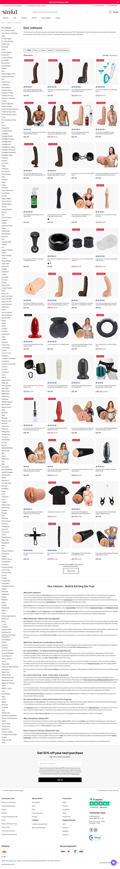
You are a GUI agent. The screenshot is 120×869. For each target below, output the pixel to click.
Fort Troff (5, 163)
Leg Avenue (6, 334)
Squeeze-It (6, 729)
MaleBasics (5, 394)
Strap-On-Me (6, 740)
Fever (4, 117)
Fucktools (5, 169)
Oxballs (4, 502)
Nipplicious (5, 459)
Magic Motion (6, 380)
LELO (3, 337)
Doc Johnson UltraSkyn (9, 33)
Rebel (4, 602)
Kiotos (4, 310)
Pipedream (5, 543)
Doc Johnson (6, 28)
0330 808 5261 (113, 5)
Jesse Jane (5, 264)
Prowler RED (6, 581)
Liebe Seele (6, 345)
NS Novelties (6, 475)
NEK (3, 453)
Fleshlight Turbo (7, 155)
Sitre (3, 691)
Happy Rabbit (6, 198)
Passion (4, 513)
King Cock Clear (7, 296)
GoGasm (5, 188)
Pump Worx (5, 583)
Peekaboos (6, 526)
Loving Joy (5, 372)
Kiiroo (3, 291)
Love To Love (6, 353)
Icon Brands (6, 231)
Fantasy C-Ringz (7, 93)
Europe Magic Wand (8, 74)
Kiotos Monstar (7, 315)
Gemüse (4, 179)
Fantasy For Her (7, 95)
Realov (4, 597)
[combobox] (58, 12)
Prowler (4, 578)
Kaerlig (4, 282)
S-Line (4, 624)
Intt (3, 247)
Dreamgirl (5, 47)
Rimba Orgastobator (9, 616)
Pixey (3, 545)
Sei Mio (4, 642)
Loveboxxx (5, 361)
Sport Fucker (6, 724)
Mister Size (5, 426)
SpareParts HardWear (9, 715)
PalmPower (5, 507)
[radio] (24, 87)
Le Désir (4, 329)
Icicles (4, 228)
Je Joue (4, 258)
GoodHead (5, 193)
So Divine (5, 707)
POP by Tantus (7, 559)
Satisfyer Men (6, 629)
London (4, 350)
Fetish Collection (7, 104)
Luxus (4, 375)
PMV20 (4, 556)
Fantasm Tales (7, 90)
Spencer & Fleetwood (9, 718)
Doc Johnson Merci (8, 30)
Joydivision (5, 272)
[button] (118, 2)
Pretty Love (6, 570)
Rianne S (5, 610)
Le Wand (5, 331)
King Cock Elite (7, 299)
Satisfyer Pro (6, 632)
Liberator (5, 342)
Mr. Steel (5, 437)
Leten (4, 339)
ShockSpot (5, 669)
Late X (4, 326)
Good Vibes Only (7, 190)
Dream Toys (6, 44)
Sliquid (4, 702)
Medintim (5, 413)
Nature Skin (6, 451)
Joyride (4, 274)
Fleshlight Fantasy (8, 139)
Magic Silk (5, 383)
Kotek (4, 323)
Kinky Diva (5, 307)
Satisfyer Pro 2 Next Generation (9, 636)
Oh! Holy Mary (6, 483)
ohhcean (5, 486)
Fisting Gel (5, 128)
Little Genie (6, 348)
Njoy (3, 461)
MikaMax (4, 418)
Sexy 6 (4, 661)
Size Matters (6, 694)
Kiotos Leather (7, 312)
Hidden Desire (6, 204)
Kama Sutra (6, 285)
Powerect (5, 564)
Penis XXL (5, 529)
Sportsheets (6, 726)
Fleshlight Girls (7, 142)
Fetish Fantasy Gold (9, 112)
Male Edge (5, 388)
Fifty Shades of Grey (9, 120)
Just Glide (5, 277)
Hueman (4, 220)
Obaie (4, 478)
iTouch (4, 253)
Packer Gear (6, 505)
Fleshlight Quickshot (9, 152)
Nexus (4, 456)
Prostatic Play (6, 573)
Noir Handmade (7, 470)
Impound (5, 236)
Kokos (4, 320)
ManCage (5, 399)
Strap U (4, 737)
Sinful (3, 686)
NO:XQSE (5, 467)
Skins (3, 696)
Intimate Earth (6, 242)
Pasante (4, 510)
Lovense (5, 367)
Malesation (5, 396)
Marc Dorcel (6, 404)
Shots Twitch (6, 675)
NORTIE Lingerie (7, 472)
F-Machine (5, 85)
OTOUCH (5, 497)
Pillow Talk (5, 540)
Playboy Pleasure (8, 551)
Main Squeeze (6, 386)
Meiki (3, 415)
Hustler (4, 223)
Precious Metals (7, 567)
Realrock (5, 600)
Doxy (3, 36)
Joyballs (4, 269)
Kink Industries (7, 304)
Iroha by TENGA (7, 250)
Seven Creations (7, 650)
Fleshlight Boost (7, 136)
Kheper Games (7, 288)
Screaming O (6, 640)
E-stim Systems (7, 58)
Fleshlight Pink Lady (8, 150)
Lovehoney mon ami (8, 364)
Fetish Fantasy (7, 106)
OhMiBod (5, 489)
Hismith (4, 207)
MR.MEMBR (6, 440)
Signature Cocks (7, 680)
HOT (3, 215)
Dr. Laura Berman (7, 41)
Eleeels (4, 68)
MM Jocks (5, 429)
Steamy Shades (7, 732)
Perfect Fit (5, 532)
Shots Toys (5, 672)
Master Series (6, 407)
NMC (3, 464)
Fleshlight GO (6, 144)
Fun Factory (6, 171)
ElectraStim (6, 63)
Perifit (4, 535)
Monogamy (5, 432)
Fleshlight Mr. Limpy (8, 147)
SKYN (4, 699)
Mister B (4, 423)
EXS (3, 79)
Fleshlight (5, 133)
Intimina (4, 245)
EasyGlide (5, 60)
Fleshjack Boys (7, 131)
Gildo (3, 182)
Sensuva (5, 645)
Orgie (3, 491)
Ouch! (4, 499)
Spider (4, 721)
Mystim (4, 445)
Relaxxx (4, 605)
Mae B (4, 377)
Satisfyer (5, 627)
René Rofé (5, 608)
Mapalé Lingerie (7, 402)
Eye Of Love (6, 82)
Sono (3, 710)
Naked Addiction (7, 448)
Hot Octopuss (7, 217)
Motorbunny (6, 434)
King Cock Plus (7, 301)
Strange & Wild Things (9, 734)
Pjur (3, 548)
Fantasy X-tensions (8, 98)
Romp (4, 621)
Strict (3, 743)
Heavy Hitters (6, 201)
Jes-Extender (6, 261)
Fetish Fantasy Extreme (10, 109)
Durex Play (5, 55)
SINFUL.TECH (6, 688)
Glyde (4, 185)
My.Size (4, 442)
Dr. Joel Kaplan (7, 39)
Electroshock (6, 66)
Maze (3, 410)
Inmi (3, 239)
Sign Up (60, 780)
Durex (4, 49)
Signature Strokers (8, 683)
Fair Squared (6, 87)
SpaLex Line (6, 713)
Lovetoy (4, 369)
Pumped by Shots (8, 586)
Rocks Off (5, 619)
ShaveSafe (5, 664)
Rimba (4, 613)
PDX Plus (5, 524)
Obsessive (5, 480)
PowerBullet (6, 562)
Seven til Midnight (8, 653)
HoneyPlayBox (7, 209)
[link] (3, 22)
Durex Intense (6, 52)
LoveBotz (5, 356)
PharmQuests (6, 537)
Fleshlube (5, 158)
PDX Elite (5, 518)
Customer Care (99, 5)
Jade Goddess (7, 255)
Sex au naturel (6, 659)
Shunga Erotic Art (8, 678)
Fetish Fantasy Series (9, 114)
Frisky (4, 166)
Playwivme (5, 554)
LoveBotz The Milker (9, 358)
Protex (4, 575)
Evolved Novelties (8, 76)
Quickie (4, 589)
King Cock (5, 293)
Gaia (3, 177)
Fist (3, 123)
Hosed (4, 212)
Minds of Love (6, 421)
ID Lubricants (6, 234)
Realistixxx (5, 594)
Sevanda (5, 648)
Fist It (3, 125)
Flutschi (4, 161)
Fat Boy (4, 101)
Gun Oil (4, 196)
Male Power (6, 391)
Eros (3, 71)
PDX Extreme (6, 521)
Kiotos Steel (6, 318)
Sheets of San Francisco (10, 667)
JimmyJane (5, 266)
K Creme (5, 280)
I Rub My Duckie (7, 226)
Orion (3, 494)
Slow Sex (5, 705)
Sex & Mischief (7, 656)
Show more (71, 571)
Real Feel (5, 592)
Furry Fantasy (6, 174)
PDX (3, 516)
